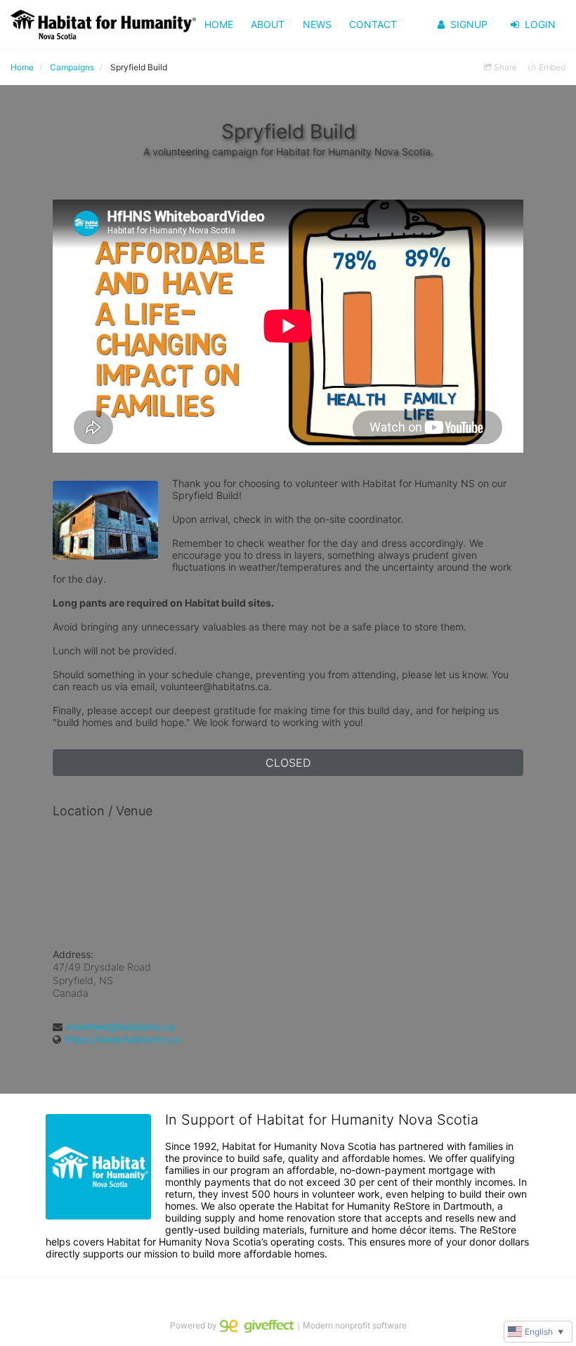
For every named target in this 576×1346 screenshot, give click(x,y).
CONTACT (373, 24)
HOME (218, 24)
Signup (468, 24)
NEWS (317, 24)
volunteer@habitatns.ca (119, 1027)
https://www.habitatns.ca (122, 1039)
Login (540, 24)
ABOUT (267, 24)
